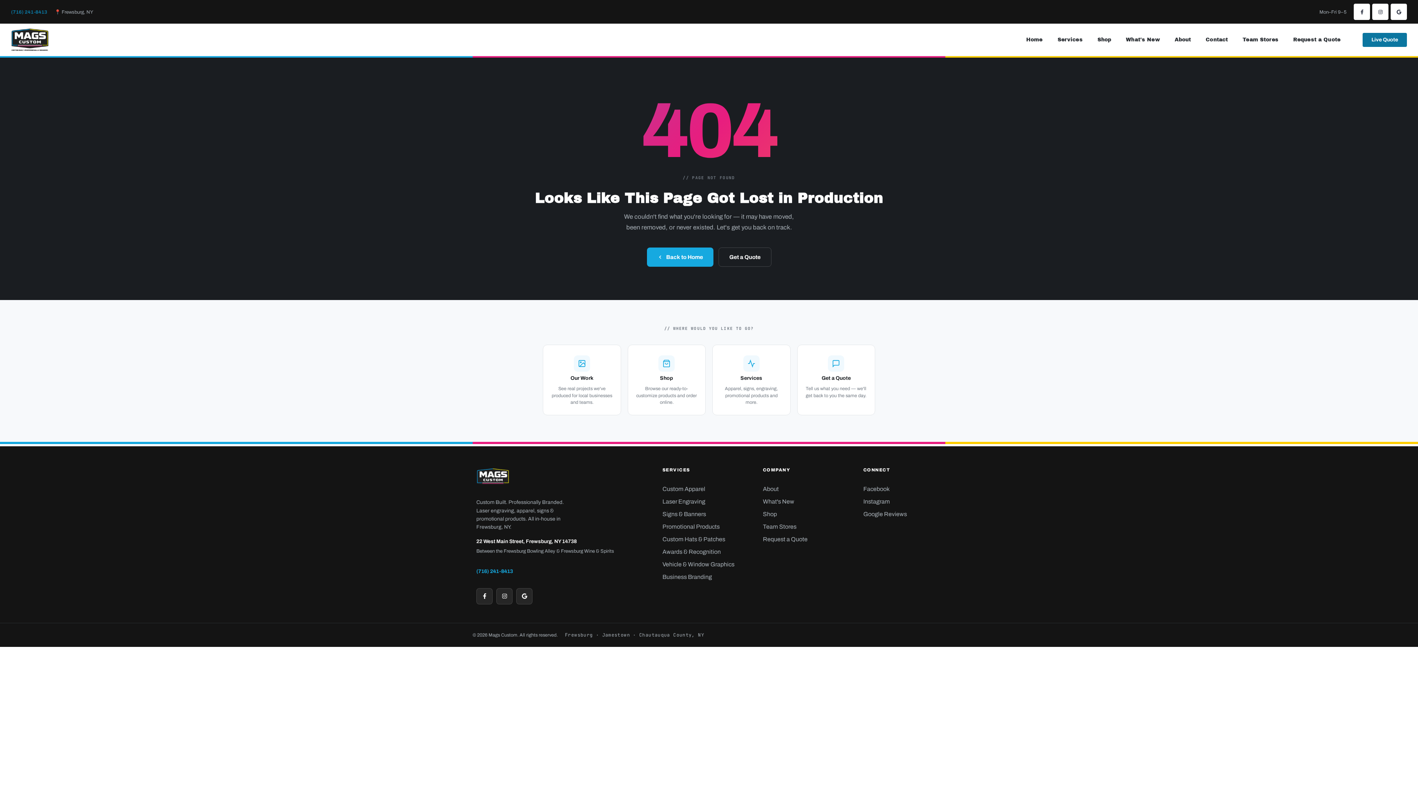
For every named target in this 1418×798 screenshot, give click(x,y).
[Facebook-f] (1362, 12)
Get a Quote (745, 257)
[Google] (1399, 12)
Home (1034, 39)
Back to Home (684, 257)
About (1183, 39)
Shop (1104, 39)
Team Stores (1260, 39)
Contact (1217, 39)
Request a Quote (1316, 39)
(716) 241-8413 (29, 12)
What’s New (1143, 39)
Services (1070, 39)
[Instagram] (1380, 12)
